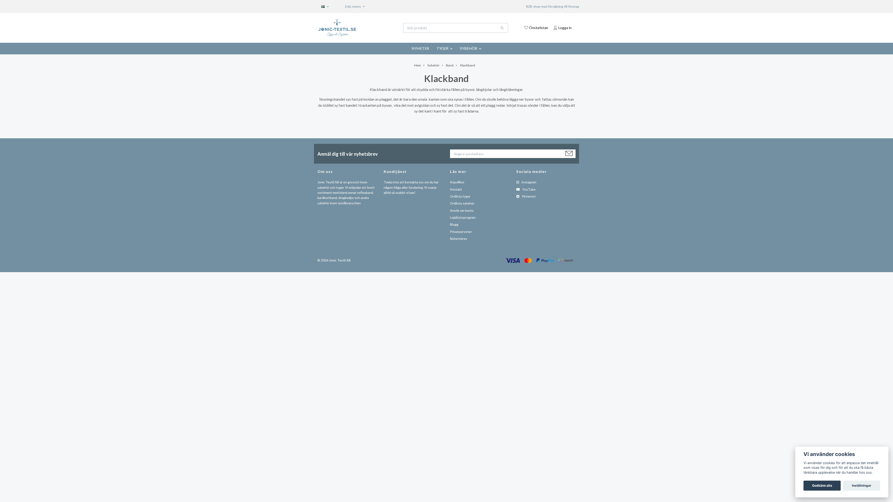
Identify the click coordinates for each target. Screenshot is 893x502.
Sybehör (433, 65)
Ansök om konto (462, 210)
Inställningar (861, 485)
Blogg (454, 224)
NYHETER (420, 48)
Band (449, 65)
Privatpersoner (461, 232)
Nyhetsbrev (458, 239)
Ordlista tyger (460, 196)
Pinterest (528, 196)
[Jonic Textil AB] (382, 28)
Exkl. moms (353, 6)
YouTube (529, 189)
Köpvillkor (457, 182)
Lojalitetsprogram (463, 217)
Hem (417, 65)
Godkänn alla (822, 485)
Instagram (528, 182)
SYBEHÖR (468, 48)
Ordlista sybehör (462, 203)
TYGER (442, 48)
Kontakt (456, 189)
